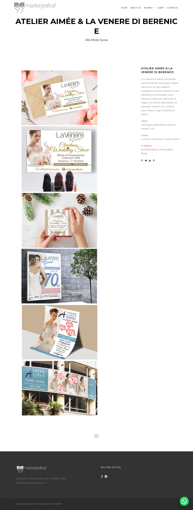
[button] (184, 501)
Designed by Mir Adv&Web (51, 504)
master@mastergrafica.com (30, 483)
